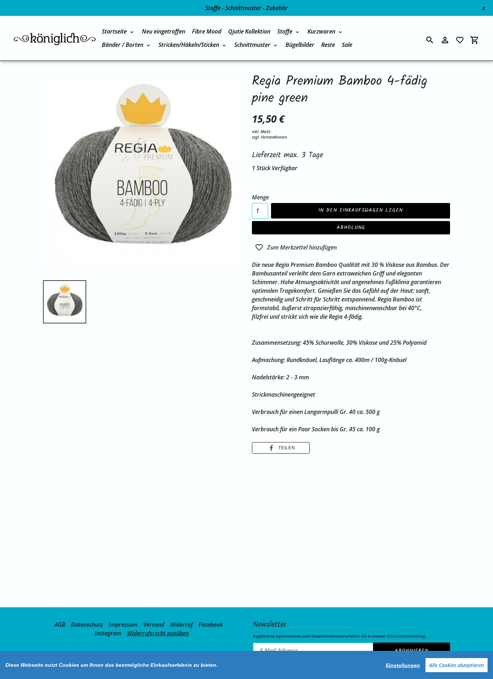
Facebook (210, 625)
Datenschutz (87, 625)
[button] (280, 447)
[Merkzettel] (460, 40)
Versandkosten (274, 137)
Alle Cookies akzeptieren (456, 665)
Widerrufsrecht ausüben (158, 633)
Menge (260, 197)
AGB (59, 625)
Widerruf (181, 625)
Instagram (108, 633)
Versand (153, 625)
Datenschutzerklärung (406, 636)
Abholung (351, 228)
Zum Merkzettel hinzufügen (302, 247)
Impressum (123, 625)
